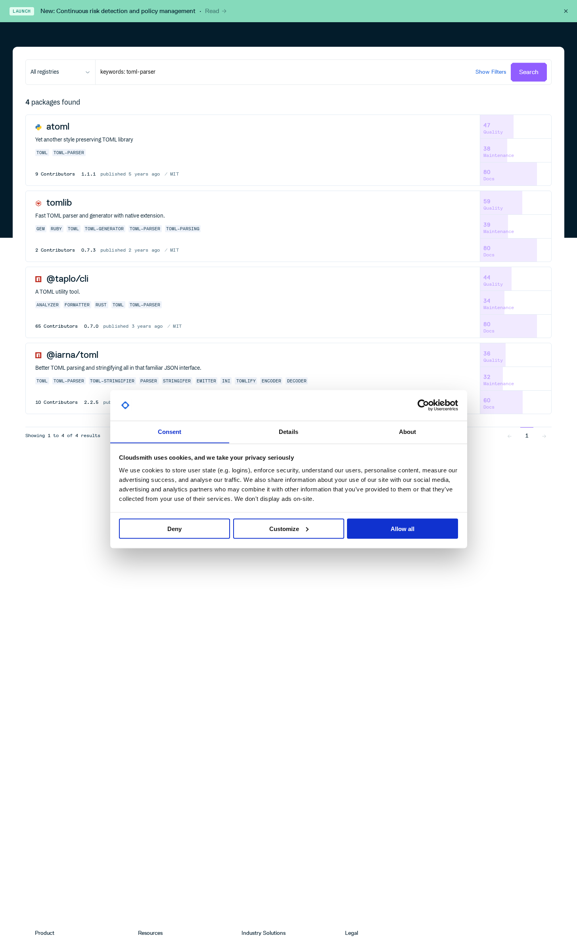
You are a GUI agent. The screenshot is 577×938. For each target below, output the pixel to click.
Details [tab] (288, 431)
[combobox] (60, 72)
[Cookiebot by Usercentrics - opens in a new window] (423, 405)
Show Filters (490, 72)
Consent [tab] (170, 431)
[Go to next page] (544, 435)
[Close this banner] (566, 11)
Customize (284, 528)
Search (529, 72)
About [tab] (407, 431)
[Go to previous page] (509, 435)
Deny (174, 528)
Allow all (402, 528)
